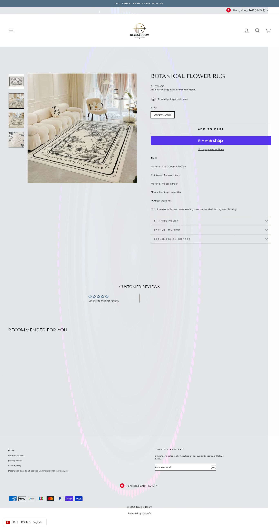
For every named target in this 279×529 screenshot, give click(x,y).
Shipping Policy (166, 220)
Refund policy (14, 465)
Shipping (168, 89)
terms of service (15, 455)
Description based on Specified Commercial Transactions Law (38, 470)
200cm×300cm (162, 114)
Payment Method (167, 229)
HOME (11, 450)
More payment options (211, 149)
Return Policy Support (172, 239)
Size (154, 108)
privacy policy (14, 460)
